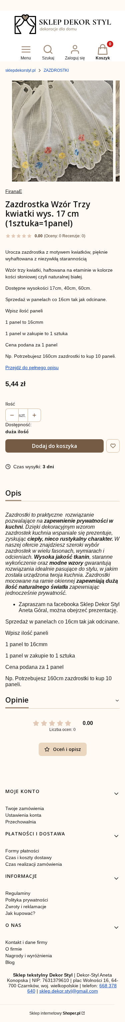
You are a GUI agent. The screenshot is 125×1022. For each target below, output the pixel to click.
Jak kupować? (20, 913)
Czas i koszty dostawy (28, 857)
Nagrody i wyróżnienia (28, 955)
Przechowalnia (20, 821)
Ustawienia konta (23, 815)
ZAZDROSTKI (56, 70)
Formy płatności (22, 850)
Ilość (10, 404)
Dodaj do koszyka (54, 446)
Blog (10, 962)
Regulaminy (17, 893)
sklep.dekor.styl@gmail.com (68, 991)
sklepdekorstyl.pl (20, 70)
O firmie (13, 949)
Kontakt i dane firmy (26, 942)
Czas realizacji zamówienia (33, 864)
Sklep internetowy (54, 1013)
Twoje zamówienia (24, 808)
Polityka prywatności (26, 900)
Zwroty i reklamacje (25, 906)
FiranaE (13, 191)
